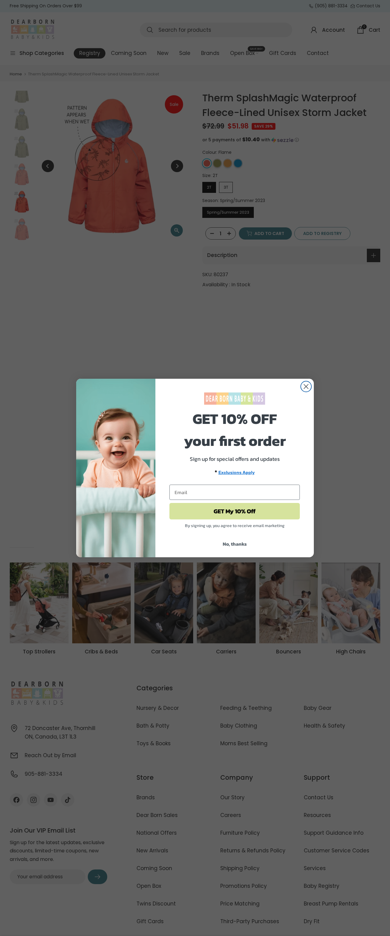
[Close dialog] (306, 386)
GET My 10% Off (235, 511)
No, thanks (235, 544)
